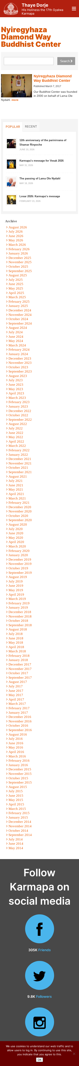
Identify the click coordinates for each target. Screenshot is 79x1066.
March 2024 (17, 345)
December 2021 (20, 459)
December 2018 (20, 612)
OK (39, 1059)
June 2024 (16, 337)
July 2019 (16, 581)
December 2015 (20, 769)
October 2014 (18, 831)
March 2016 (17, 756)
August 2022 (18, 424)
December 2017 (20, 664)
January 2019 (18, 607)
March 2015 (17, 809)
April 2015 (16, 804)
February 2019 (19, 603)
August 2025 (18, 275)
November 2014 (20, 826)
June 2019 (16, 586)
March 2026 (17, 245)
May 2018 (16, 642)
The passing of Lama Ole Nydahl (39, 178)
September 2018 (20, 625)
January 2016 (18, 765)
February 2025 (19, 302)
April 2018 (16, 647)
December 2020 (20, 507)
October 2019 (18, 568)
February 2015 (19, 813)
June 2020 (16, 533)
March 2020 (17, 546)
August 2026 (18, 227)
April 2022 (16, 441)
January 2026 (18, 253)
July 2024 (16, 332)
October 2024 (18, 319)
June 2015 (16, 796)
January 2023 (18, 406)
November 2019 (20, 564)
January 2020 (18, 555)
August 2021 (18, 476)
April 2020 (16, 542)
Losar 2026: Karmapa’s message (39, 196)
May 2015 (16, 800)
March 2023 (17, 398)
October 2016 (18, 725)
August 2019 (18, 577)
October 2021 (18, 468)
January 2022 (18, 455)
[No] (74, 1054)
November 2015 (20, 774)
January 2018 (18, 660)
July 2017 (16, 686)
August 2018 (18, 629)
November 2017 (20, 669)
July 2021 (16, 481)
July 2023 (16, 380)
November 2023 (20, 363)
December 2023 (20, 358)
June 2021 (16, 485)
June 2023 (16, 385)
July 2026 (16, 231)
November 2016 (20, 721)
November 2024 (20, 315)
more (15, 99)
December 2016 (20, 717)
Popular (13, 127)
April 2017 (16, 699)
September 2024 (20, 323)
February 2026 (19, 249)
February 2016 (19, 760)
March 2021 (17, 498)
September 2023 (20, 371)
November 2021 (20, 463)
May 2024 (16, 341)
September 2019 (20, 573)
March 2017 (17, 704)
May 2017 (16, 695)
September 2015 (20, 782)
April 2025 (16, 293)
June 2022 (16, 433)
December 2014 (20, 822)
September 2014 (20, 835)
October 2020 (18, 516)
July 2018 (16, 634)
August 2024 (18, 328)
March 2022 (17, 446)
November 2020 (20, 511)
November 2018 (20, 616)
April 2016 (16, 752)
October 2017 (18, 673)
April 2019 (16, 594)
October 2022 (18, 415)
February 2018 (19, 656)
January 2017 (18, 713)
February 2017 (19, 708)
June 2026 (16, 236)
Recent (31, 126)
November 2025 (20, 262)
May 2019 (16, 590)
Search (65, 61)
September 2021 (20, 472)
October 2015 (18, 778)
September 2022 (20, 420)
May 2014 (16, 848)
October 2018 (18, 621)
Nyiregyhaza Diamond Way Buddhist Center (53, 78)
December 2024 (20, 310)
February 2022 (19, 450)
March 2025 (17, 297)
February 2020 (19, 551)
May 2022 (16, 437)
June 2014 (16, 844)
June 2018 (16, 638)
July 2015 (16, 791)
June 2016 (16, 743)
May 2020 (16, 538)
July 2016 (16, 739)
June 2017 (16, 691)
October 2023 (18, 367)
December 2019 (20, 559)
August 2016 (18, 734)
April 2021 (16, 494)
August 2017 (18, 682)
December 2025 (20, 258)
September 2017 (20, 677)
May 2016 (16, 747)
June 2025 (16, 284)
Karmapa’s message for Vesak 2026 (41, 160)
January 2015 (18, 817)
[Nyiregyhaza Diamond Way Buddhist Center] (16, 85)
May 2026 (16, 240)
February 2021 (19, 503)
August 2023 (18, 376)
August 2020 (18, 524)
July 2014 (16, 839)
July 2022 (16, 428)
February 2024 (19, 349)
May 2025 (16, 288)
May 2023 (16, 389)
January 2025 (18, 306)
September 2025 (20, 271)
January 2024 (18, 354)
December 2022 (20, 411)
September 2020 (20, 520)
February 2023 (19, 402)
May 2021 (16, 489)
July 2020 (16, 529)
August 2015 (18, 787)
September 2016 (20, 730)
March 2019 (17, 599)
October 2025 (18, 266)
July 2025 (16, 280)
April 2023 (16, 393)
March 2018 (17, 651)
